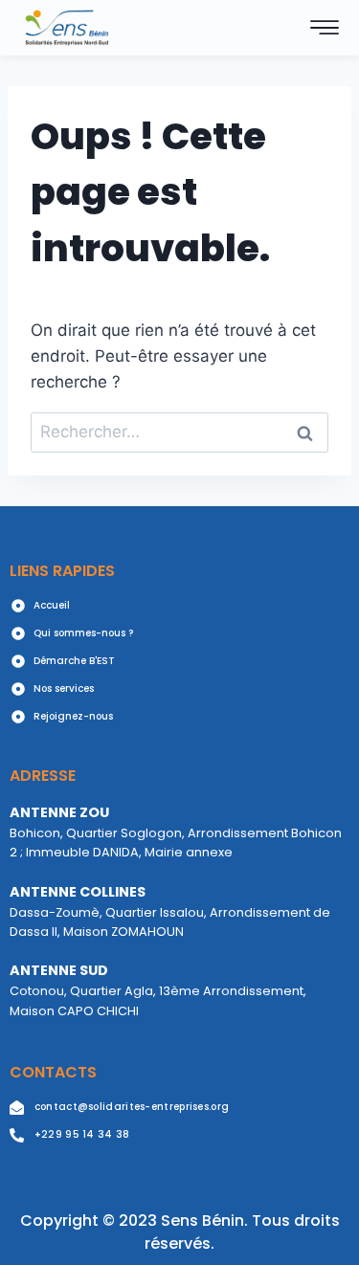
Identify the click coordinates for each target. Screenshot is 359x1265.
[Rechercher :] (179, 431)
